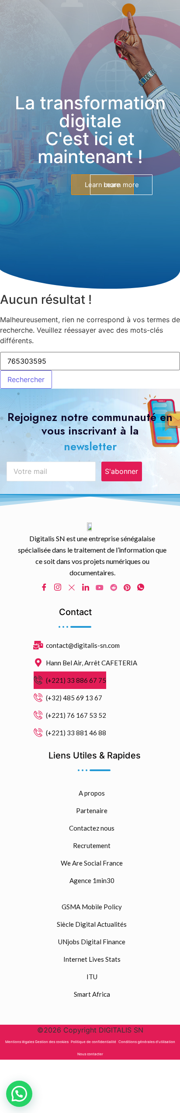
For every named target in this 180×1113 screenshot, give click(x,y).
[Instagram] (57, 587)
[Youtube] (100, 586)
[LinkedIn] (85, 587)
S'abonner (121, 471)
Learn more (121, 185)
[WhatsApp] (140, 587)
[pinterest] (127, 586)
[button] (19, 1094)
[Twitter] (72, 586)
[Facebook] (44, 587)
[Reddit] (113, 586)
